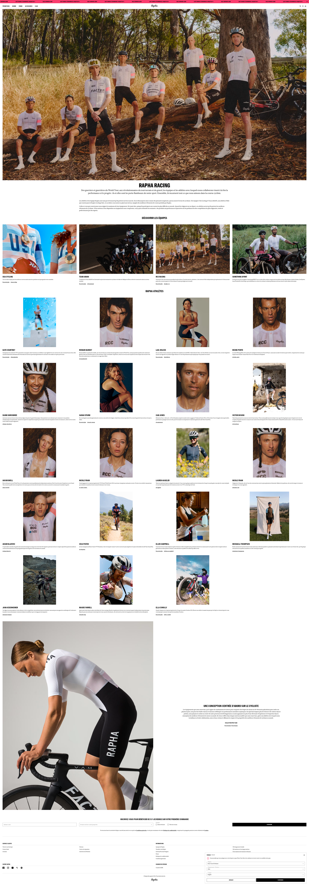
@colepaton (82, 549)
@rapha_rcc (167, 283)
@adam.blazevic (7, 551)
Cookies (206, 830)
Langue (210, 872)
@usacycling (14, 282)
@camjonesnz (159, 422)
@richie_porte (235, 357)
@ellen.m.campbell (168, 551)
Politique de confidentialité (169, 830)
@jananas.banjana (7, 614)
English (213, 854)
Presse (157, 854)
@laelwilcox (167, 357)
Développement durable (238, 847)
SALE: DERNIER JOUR (47, 1)
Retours (81, 847)
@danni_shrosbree (7, 424)
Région (209, 861)
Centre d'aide (6, 849)
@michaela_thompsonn (238, 551)
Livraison (5, 851)
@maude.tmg (82, 614)
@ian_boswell (6, 487)
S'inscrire (269, 824)
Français (209, 854)
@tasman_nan (235, 487)
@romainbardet (83, 358)
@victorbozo (235, 424)
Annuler (231, 880)
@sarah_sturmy (91, 422)
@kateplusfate (14, 357)
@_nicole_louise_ (83, 487)
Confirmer (280, 880)
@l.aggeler (158, 487)
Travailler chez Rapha (161, 849)
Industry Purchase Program (162, 851)
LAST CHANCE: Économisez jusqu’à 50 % (25, 1)
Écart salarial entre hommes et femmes (242, 851)
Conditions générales (141, 830)
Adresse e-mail (7, 824)
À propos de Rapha (160, 847)
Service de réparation (84, 849)
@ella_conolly (167, 614)
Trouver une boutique (8, 847)
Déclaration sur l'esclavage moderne (241, 849)
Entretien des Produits (85, 851)
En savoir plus (6, 282)
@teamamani (90, 283)
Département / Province (213, 867)
